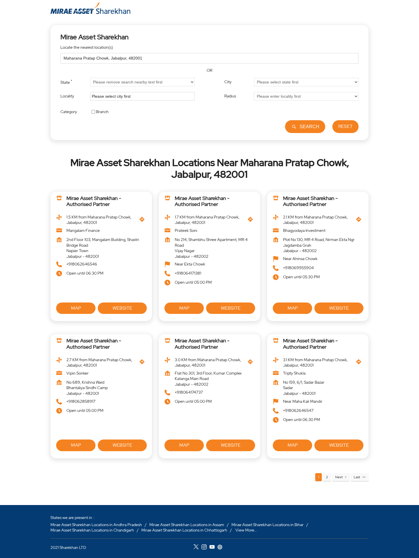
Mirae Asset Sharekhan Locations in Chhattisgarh (184, 530)
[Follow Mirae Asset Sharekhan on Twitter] (198, 547)
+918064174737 (189, 392)
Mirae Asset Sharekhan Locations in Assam (186, 524)
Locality (67, 96)
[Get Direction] (143, 220)
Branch (102, 111)
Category (68, 111)
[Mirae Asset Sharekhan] (90, 8)
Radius (230, 96)
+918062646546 (81, 264)
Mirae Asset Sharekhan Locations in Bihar (267, 524)
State (66, 82)
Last (357, 477)
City (227, 81)
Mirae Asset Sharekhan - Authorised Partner (93, 201)
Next (339, 477)
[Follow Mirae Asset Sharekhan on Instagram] (206, 547)
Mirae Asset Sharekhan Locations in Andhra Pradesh (96, 524)
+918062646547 (298, 410)
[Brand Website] (221, 547)
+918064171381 (188, 273)
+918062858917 (80, 401)
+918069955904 (298, 267)
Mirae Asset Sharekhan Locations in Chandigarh (92, 530)
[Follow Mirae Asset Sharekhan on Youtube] (213, 547)
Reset (345, 126)
